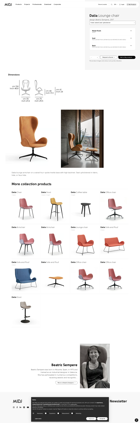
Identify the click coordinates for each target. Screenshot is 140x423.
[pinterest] (24, 407)
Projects (27, 4)
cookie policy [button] (73, 404)
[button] (136, 420)
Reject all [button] (91, 418)
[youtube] (28, 407)
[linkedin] (20, 407)
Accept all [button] (102, 418)
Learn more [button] (38, 418)
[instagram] (14, 407)
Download (47, 4)
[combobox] (112, 23)
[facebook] (17, 407)
